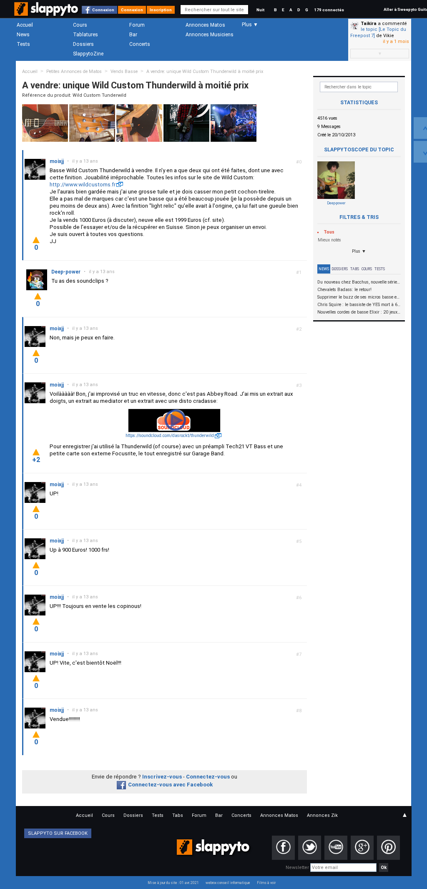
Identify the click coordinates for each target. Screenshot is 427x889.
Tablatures (85, 35)
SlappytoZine (88, 54)
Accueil (25, 25)
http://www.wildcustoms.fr (83, 184)
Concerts (139, 44)
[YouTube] (335, 848)
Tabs (354, 269)
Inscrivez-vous (162, 776)
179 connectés (329, 10)
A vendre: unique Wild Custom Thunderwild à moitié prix (204, 71)
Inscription (161, 10)
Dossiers (83, 44)
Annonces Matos (205, 25)
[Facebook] (283, 848)
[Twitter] (309, 848)
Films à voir (266, 883)
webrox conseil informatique (228, 883)
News (23, 35)
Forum (137, 25)
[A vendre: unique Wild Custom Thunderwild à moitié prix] (45, 123)
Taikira (369, 23)
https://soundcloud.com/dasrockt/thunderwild (170, 435)
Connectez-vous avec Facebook (170, 784)
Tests (23, 44)
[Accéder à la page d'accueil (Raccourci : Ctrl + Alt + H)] (47, 13)
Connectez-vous (208, 776)
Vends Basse (124, 71)
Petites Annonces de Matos (74, 71)
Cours (80, 25)
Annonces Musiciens (210, 35)
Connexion (103, 10)
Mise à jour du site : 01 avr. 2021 (173, 883)
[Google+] (362, 848)
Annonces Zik (322, 815)
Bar (133, 35)
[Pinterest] (388, 848)
